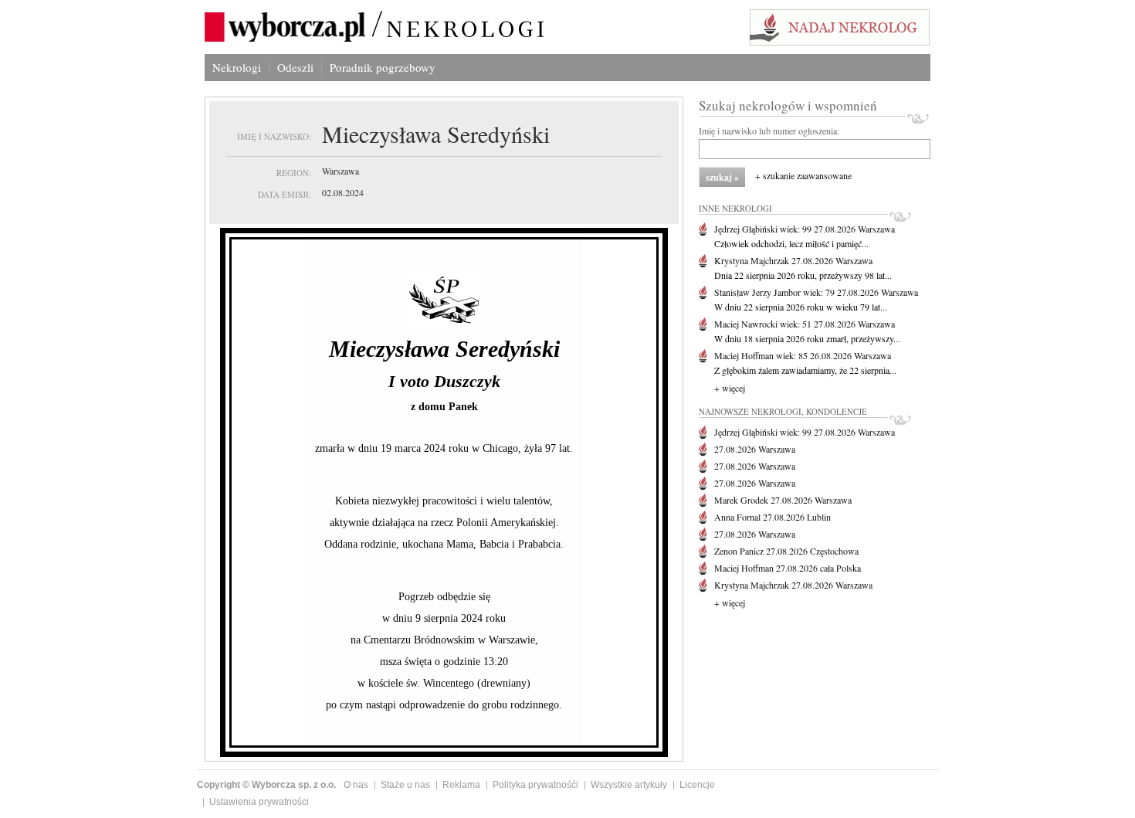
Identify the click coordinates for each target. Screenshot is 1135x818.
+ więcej (729, 388)
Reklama (461, 784)
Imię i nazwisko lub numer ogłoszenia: (769, 130)
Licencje (697, 784)
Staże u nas (405, 784)
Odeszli (295, 67)
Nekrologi (236, 67)
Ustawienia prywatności (259, 801)
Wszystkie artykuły (629, 784)
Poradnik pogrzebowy (382, 67)
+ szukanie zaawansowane (803, 175)
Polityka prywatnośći (535, 784)
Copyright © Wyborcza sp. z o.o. (266, 784)
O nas (356, 784)
